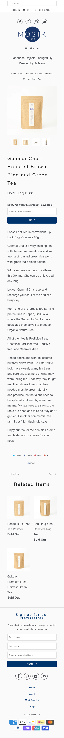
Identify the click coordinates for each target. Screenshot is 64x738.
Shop (32, 706)
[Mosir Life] (32, 34)
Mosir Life (35, 714)
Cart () (31, 9)
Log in (16, 9)
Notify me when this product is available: (30, 204)
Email (32, 463)
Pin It (39, 455)
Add (48, 455)
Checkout (45, 9)
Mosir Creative (32, 700)
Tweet (18, 455)
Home (32, 687)
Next (51, 473)
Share (29, 455)
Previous (14, 473)
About (32, 693)
